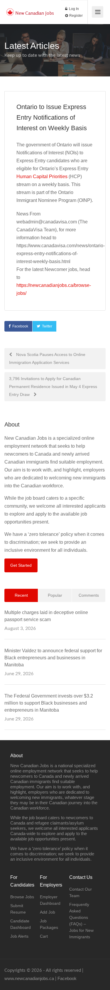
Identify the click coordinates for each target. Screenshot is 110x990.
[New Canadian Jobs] (10, 8)
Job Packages (49, 924)
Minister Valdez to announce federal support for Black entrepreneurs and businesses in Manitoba (53, 657)
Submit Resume (18, 908)
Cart (44, 936)
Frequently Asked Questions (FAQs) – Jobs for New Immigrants (81, 920)
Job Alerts (19, 936)
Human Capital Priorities (41, 176)
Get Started (21, 565)
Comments (89, 595)
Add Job (47, 912)
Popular (55, 595)
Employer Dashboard (50, 900)
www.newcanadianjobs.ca (29, 978)
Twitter (47, 326)
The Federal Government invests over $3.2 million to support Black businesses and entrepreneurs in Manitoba (48, 703)
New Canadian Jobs (34, 13)
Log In (73, 9)
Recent (21, 595)
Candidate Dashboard (20, 924)
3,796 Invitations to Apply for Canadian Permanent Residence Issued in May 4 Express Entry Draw (53, 386)
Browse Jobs (22, 896)
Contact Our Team (80, 892)
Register (75, 16)
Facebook (20, 326)
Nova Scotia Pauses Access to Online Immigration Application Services (47, 358)
